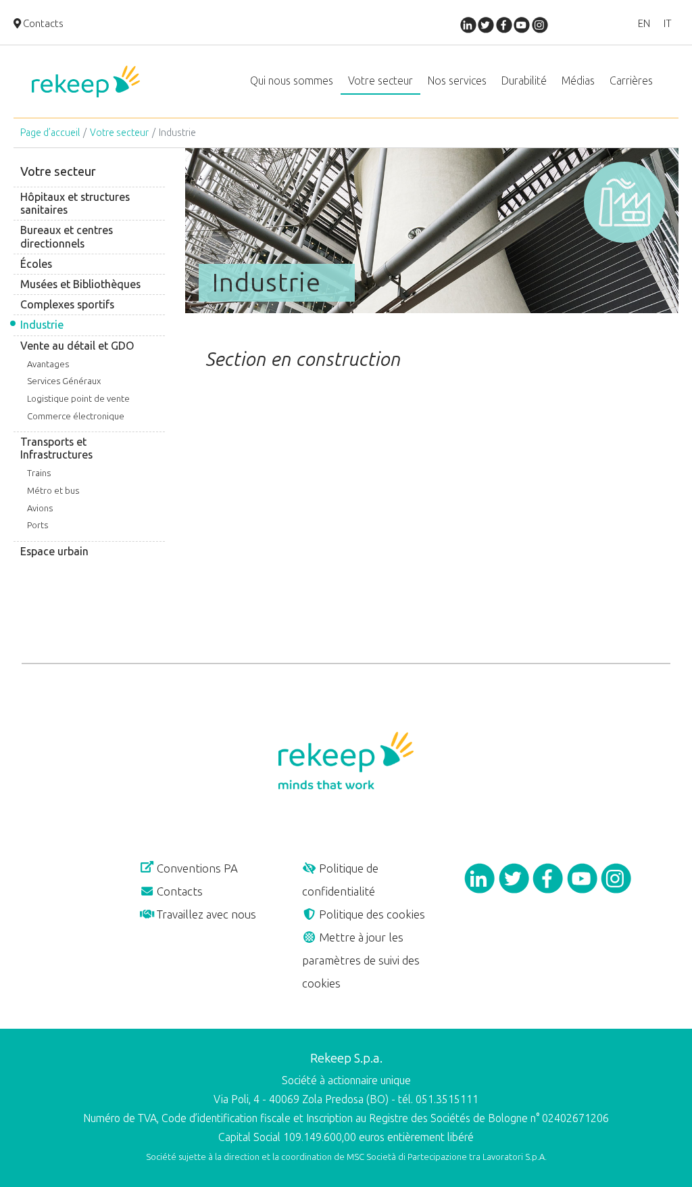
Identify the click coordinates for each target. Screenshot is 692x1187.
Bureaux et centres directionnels (66, 237)
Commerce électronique (75, 416)
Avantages (48, 364)
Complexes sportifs (67, 304)
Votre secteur (119, 133)
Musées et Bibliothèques (80, 284)
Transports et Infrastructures (56, 448)
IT (668, 24)
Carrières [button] (631, 80)
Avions (40, 508)
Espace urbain (54, 551)
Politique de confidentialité (340, 880)
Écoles (36, 264)
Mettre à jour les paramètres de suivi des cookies (361, 960)
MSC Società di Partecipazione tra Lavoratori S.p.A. (447, 1157)
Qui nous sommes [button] (291, 80)
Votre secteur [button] (380, 80)
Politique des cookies (370, 914)
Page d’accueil (50, 133)
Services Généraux (64, 381)
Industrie (42, 325)
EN (644, 24)
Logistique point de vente (78, 399)
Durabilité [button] (524, 80)
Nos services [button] (457, 80)
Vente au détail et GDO (77, 346)
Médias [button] (578, 80)
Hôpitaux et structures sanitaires (75, 203)
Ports (37, 525)
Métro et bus (53, 491)
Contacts (42, 24)
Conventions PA (196, 868)
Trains (39, 473)
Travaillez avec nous (205, 914)
